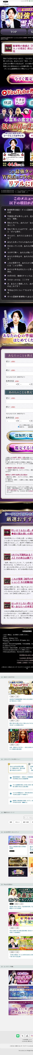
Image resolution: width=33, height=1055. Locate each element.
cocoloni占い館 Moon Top (7, 37)
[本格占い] (5, 4)
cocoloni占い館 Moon (27, 1041)
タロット (17, 822)
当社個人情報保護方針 (12, 489)
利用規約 (30, 491)
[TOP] (13, 32)
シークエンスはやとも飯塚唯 (20, 37)
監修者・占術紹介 (23, 662)
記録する (21, 427)
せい (8, 361)
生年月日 (10, 381)
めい (8, 370)
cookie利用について (27, 1039)
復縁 (11, 822)
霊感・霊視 (26, 822)
